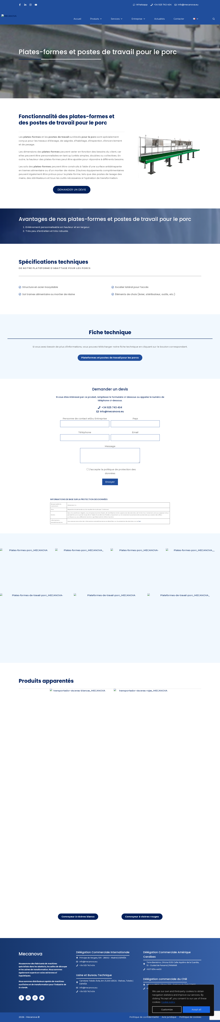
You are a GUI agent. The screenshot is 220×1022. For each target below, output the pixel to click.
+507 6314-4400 (154, 969)
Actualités (159, 19)
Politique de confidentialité (144, 1017)
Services (115, 19)
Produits (94, 19)
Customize (167, 1009)
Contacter (179, 19)
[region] (181, 1000)
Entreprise (137, 19)
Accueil (77, 19)
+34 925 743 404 (111, 407)
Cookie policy (168, 1002)
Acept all (196, 1009)
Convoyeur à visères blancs (78, 916)
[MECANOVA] (12, 19)
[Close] (211, 987)
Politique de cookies (190, 1017)
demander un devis (71, 189)
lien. (139, 521)
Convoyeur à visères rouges (142, 916)
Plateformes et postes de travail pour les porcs (110, 357)
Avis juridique (169, 1017)
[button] (213, 19)
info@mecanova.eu (112, 411)
